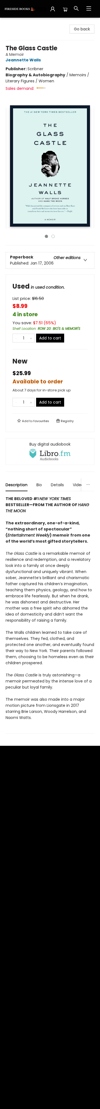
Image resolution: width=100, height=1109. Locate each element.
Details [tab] (57, 485)
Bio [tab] (39, 485)
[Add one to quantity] (31, 338)
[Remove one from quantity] (16, 338)
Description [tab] (17, 485)
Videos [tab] (79, 485)
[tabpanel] (50, 615)
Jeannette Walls (23, 60)
